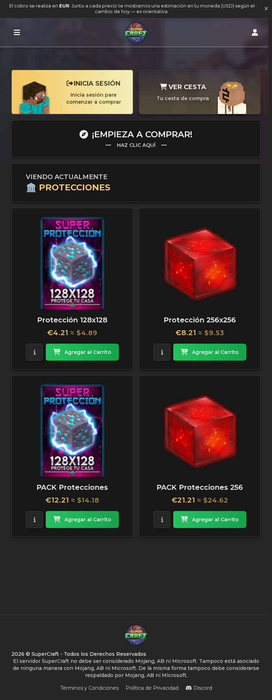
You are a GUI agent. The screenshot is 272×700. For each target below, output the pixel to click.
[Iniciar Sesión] (255, 32)
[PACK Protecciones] (72, 430)
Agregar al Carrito (87, 352)
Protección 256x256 (200, 320)
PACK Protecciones (72, 487)
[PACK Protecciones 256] (199, 430)
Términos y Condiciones (89, 688)
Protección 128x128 (72, 320)
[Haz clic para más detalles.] (34, 352)
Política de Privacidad (152, 688)
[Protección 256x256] (199, 263)
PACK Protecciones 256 (200, 487)
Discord (202, 688)
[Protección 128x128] (72, 263)
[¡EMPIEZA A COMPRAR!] (17, 32)
